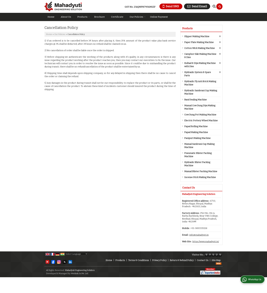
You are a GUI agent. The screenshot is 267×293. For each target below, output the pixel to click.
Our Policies (136, 16)
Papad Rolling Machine (196, 126)
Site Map (216, 260)
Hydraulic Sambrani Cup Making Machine (200, 92)
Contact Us (202, 260)
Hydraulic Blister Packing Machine (197, 164)
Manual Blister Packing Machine (200, 171)
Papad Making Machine (196, 132)
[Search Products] (214, 6)
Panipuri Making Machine (197, 138)
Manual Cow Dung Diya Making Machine (199, 107)
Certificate (117, 16)
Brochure (99, 16)
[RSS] (218, 263)
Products (82, 16)
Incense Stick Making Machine (200, 177)
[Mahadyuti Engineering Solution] (63, 6)
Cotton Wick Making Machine (199, 48)
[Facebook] (53, 261)
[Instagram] (59, 261)
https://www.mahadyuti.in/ (205, 241)
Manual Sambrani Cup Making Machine (199, 146)
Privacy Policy (159, 260)
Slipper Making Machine (196, 36)
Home (51, 16)
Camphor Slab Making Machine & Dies (200, 56)
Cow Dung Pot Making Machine (200, 114)
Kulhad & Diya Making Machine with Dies (200, 65)
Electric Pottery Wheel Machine (201, 120)
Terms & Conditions (138, 260)
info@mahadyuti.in (199, 235)
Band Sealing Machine (195, 99)
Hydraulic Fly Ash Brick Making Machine (200, 83)
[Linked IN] (70, 261)
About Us (66, 16)
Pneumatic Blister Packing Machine (198, 155)
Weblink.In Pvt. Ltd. (80, 273)
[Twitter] (64, 261)
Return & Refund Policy (182, 260)
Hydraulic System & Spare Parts (197, 74)
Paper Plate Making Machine (199, 42)
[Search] (219, 6)
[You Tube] (47, 261)
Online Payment (159, 16)
